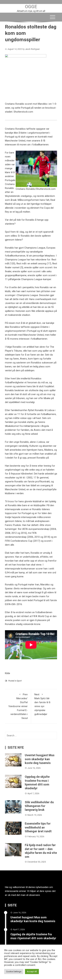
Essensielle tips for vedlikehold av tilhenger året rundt (38, 827)
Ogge (31, 6)
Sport (19, 681)
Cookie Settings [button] (13, 971)
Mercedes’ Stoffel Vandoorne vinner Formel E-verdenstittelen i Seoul (18, 706)
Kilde (7, 673)
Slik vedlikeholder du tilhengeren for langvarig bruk (39, 806)
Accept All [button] (32, 971)
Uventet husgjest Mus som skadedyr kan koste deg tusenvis (39, 759)
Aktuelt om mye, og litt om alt (31, 11)
